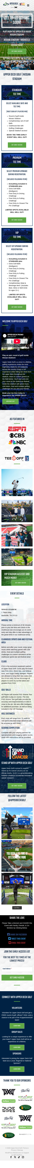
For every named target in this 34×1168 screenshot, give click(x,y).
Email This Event (18, 943)
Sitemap (20, 1150)
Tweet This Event (18, 939)
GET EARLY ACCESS (17, 978)
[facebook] (11, 1157)
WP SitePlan (18, 1155)
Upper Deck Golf (16, 1148)
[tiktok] (19, 1157)
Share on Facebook (18, 935)
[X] (15, 1157)
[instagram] (23, 1157)
